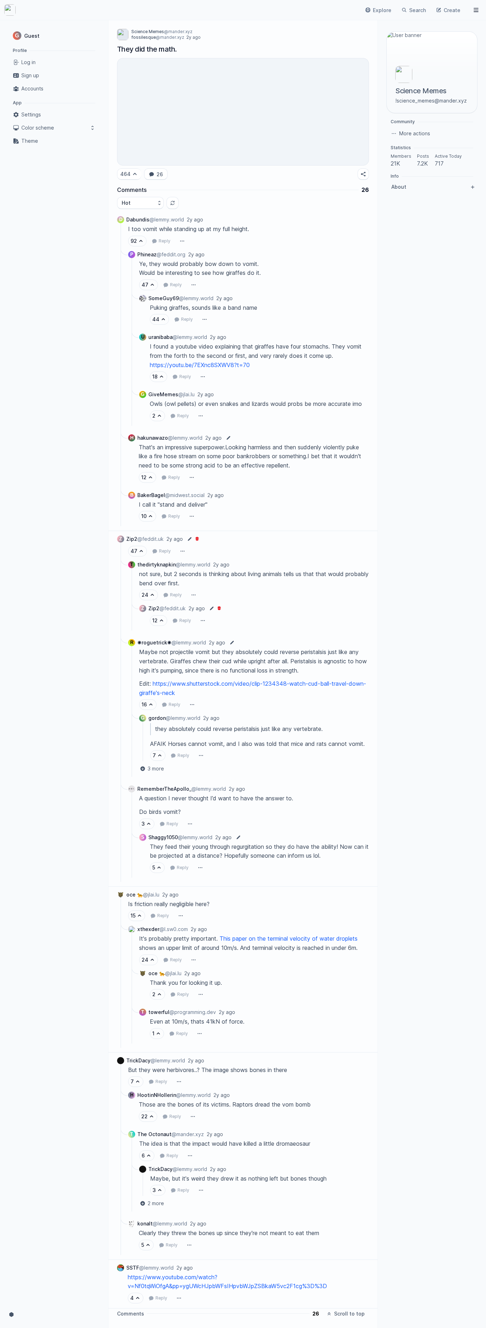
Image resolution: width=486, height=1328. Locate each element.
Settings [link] (31, 114)
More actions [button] (414, 133)
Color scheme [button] (37, 128)
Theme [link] (29, 141)
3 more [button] (156, 768)
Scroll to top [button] (349, 1314)
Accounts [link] (32, 88)
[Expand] (120, 371)
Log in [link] (28, 62)
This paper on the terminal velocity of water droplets (289, 938)
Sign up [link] (30, 75)
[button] (54, 35)
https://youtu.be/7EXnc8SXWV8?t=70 (200, 364)
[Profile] (476, 10)
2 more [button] (156, 1203)
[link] (10, 10)
